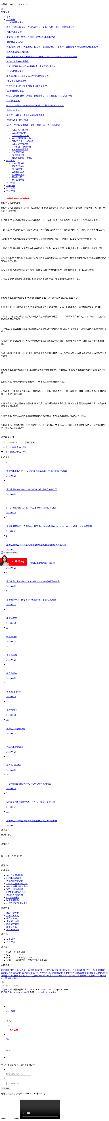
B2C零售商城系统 (9, 978)
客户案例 (10, 183)
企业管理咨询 (42, 973)
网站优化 (39, 970)
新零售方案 (17, 177)
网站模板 (5, 970)
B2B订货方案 (18, 163)
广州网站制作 (79, 970)
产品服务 (10, 19)
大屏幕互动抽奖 (27, 970)
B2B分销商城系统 (20, 144)
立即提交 (5, 1089)
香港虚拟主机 (28, 973)
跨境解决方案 (18, 174)
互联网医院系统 (56, 973)
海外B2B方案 (18, 166)
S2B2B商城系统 (19, 133)
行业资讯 (10, 188)
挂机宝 (89, 970)
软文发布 (91, 973)
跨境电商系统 (18, 155)
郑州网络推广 (99, 970)
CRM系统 (101, 973)
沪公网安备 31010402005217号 (15, 992)
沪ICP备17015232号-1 (47, 992)
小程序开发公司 (51, 970)
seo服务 (5, 973)
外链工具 (14, 970)
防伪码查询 (69, 973)
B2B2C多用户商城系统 (22, 141)
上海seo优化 (81, 973)
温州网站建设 (65, 970)
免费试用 (5, 12)
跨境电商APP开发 (18, 452)
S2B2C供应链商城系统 (22, 138)
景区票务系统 (15, 973)
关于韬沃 (10, 185)
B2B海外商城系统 (20, 149)
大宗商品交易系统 (20, 135)
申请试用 (30, 442)
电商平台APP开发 (18, 447)
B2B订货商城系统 (20, 130)
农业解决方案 (18, 180)
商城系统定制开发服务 (22, 158)
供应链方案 (17, 169)
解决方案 (10, 160)
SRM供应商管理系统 (21, 147)
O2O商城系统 (18, 152)
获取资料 (10, 191)
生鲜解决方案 (18, 172)
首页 (8, 17)
